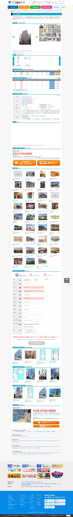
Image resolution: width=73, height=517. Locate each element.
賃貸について (26, 324)
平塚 (35, 440)
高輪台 (29, 452)
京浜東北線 (42, 483)
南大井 (29, 440)
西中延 (51, 440)
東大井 (49, 440)
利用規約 (18, 339)
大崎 (25, 100)
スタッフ (44, 3)
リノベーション (40, 500)
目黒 (17, 446)
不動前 (27, 103)
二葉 (19, 440)
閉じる (68, 515)
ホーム (9, 495)
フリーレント (39, 497)
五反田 (26, 98)
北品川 (33, 440)
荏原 (17, 440)
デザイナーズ (39, 498)
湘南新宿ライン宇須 (56, 483)
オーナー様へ (40, 1)
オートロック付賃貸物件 (16, 431)
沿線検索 (33, 3)
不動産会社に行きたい (27, 280)
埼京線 (51, 483)
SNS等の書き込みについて (50, 1)
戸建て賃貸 (39, 504)
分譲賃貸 (38, 502)
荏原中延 (31, 446)
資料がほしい (37, 279)
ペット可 (31, 504)
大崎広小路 (27, 99)
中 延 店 (24, 7)
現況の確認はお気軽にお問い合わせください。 (20, 90)
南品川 (41, 440)
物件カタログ (10, 508)
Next (36, 37)
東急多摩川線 (23, 484)
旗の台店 (47, 7)
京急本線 (38, 483)
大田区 (20, 436)
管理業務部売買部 (50, 507)
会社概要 (48, 3)
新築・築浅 (32, 497)
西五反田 (38, 440)
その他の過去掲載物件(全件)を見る (20, 89)
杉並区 (26, 436)
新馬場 (52, 452)
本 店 (13, 7)
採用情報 (34, 1)
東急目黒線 (23, 103)
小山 (31, 440)
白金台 (48, 452)
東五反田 (55, 440)
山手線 (23, 98)
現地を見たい (47, 279)
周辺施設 (22, 500)
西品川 (46, 440)
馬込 (31, 486)
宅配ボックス (39, 495)
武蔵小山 (50, 446)
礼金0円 (31, 498)
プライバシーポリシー (25, 339)
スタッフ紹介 (22, 497)
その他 (36, 280)
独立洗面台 (32, 508)
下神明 (37, 446)
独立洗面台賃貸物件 (39, 431)
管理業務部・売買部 (59, 7)
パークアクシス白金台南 (41, 380)
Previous (13, 37)
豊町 (21, 440)
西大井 (15, 440)
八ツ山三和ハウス (15, 380)
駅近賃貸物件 (22, 431)
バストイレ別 (32, 506)
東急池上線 (23, 99)
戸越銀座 (27, 102)
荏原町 (45, 446)
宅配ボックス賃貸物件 (46, 431)
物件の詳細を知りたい (27, 279)
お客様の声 (22, 498)
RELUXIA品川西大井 (52, 380)
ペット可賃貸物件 (27, 431)
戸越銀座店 (35, 7)
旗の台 (25, 440)
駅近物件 (31, 502)
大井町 (19, 446)
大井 (22, 440)
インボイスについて (61, 1)
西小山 (53, 446)
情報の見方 (58, 95)
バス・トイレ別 (33, 431)
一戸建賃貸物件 (52, 431)
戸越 (26, 101)
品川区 (22, 482)
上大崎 (59, 440)
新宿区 (15, 436)
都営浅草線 (23, 101)
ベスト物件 (32, 495)
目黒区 (18, 436)
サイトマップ (10, 506)
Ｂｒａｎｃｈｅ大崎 (27, 380)
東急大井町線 (33, 483)
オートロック (32, 500)
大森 (44, 486)
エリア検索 (38, 3)
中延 (27, 440)
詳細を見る (52, 72)
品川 (50, 452)
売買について (32, 324)
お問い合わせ (62, 3)
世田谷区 (23, 436)
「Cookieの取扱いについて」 (54, 515)
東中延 (43, 440)
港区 (13, 436)
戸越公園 (40, 446)
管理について (37, 324)
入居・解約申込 (55, 3)
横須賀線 (28, 484)
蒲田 (46, 486)
